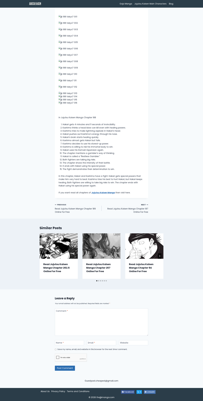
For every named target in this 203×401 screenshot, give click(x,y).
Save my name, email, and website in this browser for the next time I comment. (92, 349)
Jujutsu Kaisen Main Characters (150, 3)
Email (91, 342)
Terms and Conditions (78, 391)
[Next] (160, 256)
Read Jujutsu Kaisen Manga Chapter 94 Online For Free (141, 268)
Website (124, 342)
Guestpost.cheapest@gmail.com (101, 380)
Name (60, 342)
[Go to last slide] (43, 256)
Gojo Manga (126, 3)
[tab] (96, 280)
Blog (171, 3)
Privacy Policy (58, 391)
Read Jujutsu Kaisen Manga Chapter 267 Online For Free (98, 268)
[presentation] (59, 246)
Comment (62, 311)
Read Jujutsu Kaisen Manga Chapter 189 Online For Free (75, 208)
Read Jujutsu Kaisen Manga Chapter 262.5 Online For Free (56, 268)
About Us (45, 391)
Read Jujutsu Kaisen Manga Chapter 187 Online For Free (127, 208)
